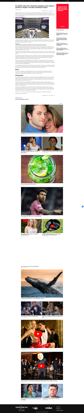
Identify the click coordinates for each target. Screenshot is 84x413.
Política (16, 4)
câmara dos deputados (21, 99)
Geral (57, 32)
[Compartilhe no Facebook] (48, 11)
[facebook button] (19, 410)
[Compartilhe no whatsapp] (54, 11)
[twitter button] (22, 410)
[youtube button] (24, 410)
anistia (16, 99)
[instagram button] (20, 410)
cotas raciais (27, 99)
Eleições (57, 42)
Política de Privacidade (59, 410)
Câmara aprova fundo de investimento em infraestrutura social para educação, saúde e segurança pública (30, 44)
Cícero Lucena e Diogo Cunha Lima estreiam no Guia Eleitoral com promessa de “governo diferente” (62, 49)
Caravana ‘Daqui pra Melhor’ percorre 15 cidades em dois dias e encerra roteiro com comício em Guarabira (62, 54)
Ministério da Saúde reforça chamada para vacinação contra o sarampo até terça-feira (61, 34)
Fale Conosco (58, 408)
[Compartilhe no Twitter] (50, 11)
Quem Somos (58, 406)
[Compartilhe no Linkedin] (52, 11)
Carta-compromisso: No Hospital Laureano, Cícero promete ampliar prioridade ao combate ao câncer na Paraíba (61, 39)
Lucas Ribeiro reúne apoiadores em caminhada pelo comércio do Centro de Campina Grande (62, 44)
